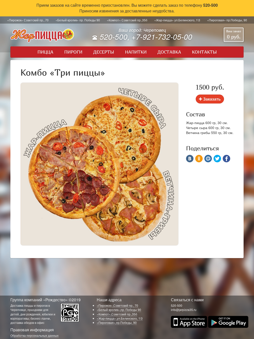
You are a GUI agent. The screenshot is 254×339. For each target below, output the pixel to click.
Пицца (45, 52)
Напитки (136, 52)
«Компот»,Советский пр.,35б (117, 314)
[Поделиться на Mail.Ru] (208, 158)
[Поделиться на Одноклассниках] (199, 158)
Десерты (103, 52)
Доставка (169, 52)
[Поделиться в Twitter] (217, 158)
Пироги (73, 52)
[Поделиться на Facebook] (226, 158)
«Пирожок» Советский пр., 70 (28, 20)
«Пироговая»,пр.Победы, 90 (117, 322)
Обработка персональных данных (34, 335)
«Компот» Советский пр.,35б (127, 20)
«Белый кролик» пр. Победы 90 (78, 20)
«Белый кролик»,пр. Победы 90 (119, 309)
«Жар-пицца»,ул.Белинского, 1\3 (120, 318)
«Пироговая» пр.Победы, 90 (227, 20)
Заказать (211, 99)
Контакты (204, 52)
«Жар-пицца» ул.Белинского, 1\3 (177, 20)
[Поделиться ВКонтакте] (189, 158)
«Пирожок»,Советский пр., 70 (117, 305)
